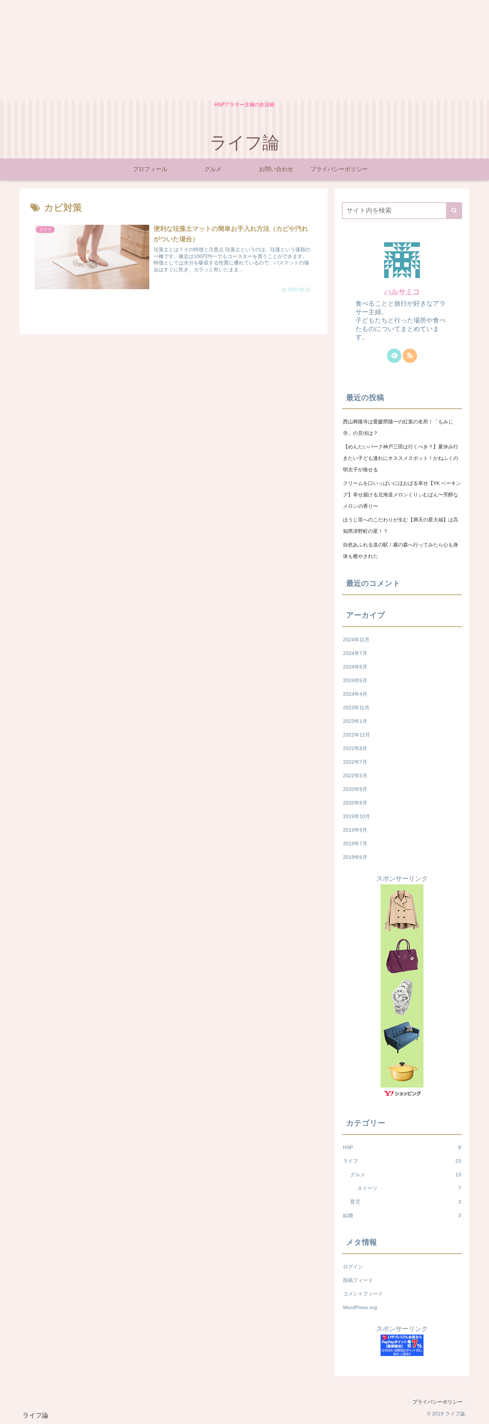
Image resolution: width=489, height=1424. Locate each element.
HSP (402, 1147)
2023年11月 (356, 707)
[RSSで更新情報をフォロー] (410, 356)
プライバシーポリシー (437, 1402)
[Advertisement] (215, 50)
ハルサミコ (402, 292)
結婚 (402, 1215)
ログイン (353, 1266)
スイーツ (409, 1188)
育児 (405, 1202)
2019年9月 (355, 830)
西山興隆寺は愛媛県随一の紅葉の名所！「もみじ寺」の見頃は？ (398, 427)
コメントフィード (363, 1294)
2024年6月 (355, 667)
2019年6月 (355, 857)
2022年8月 (355, 748)
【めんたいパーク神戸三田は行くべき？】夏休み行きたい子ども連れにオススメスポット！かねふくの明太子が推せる (400, 458)
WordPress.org (360, 1307)
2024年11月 (356, 639)
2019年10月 (356, 816)
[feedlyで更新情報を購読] (394, 356)
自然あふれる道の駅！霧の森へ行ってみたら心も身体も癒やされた (400, 550)
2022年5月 (355, 775)
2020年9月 (355, 789)
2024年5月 (355, 680)
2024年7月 (355, 653)
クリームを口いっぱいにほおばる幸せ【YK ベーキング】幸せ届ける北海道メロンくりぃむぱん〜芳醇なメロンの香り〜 (402, 494)
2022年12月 (356, 735)
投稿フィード (358, 1280)
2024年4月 (355, 694)
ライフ (402, 1161)
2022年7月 (355, 762)
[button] (454, 210)
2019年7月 (355, 843)
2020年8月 (355, 803)
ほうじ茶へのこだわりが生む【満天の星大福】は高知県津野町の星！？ (400, 525)
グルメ (405, 1174)
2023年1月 (355, 721)
